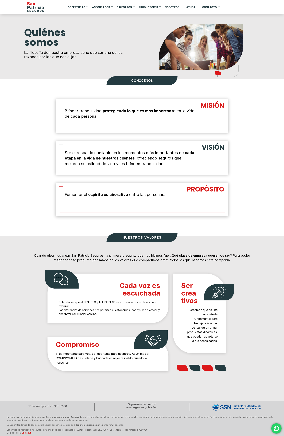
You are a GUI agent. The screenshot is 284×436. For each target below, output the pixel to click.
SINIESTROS (124, 7)
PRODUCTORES (148, 7)
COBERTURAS (76, 7)
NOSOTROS (172, 7)
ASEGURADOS (101, 7)
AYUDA (190, 7)
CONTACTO (209, 7)
